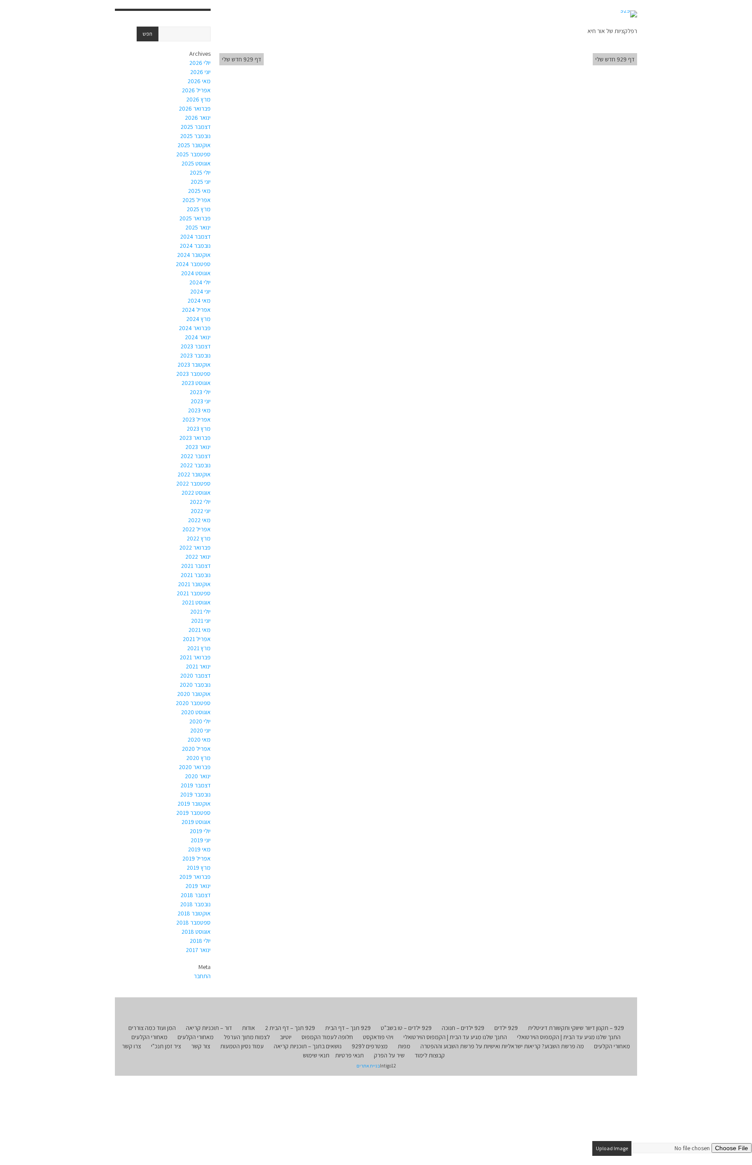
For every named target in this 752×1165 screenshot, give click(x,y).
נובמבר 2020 (195, 685)
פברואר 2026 (195, 108)
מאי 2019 (199, 849)
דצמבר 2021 (196, 566)
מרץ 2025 (199, 209)
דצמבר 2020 (195, 675)
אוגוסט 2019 (196, 822)
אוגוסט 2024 (196, 273)
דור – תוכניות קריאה (209, 1028)
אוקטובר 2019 (194, 803)
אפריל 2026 (196, 90)
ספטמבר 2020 (193, 703)
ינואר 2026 (198, 118)
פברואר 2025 (195, 218)
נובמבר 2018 (195, 904)
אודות (248, 1028)
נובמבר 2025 (195, 136)
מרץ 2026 (198, 99)
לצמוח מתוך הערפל (247, 1037)
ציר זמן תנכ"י (166, 1046)
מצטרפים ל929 (370, 1046)
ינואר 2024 (198, 337)
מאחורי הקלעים (196, 1037)
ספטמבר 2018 (193, 922)
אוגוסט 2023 (196, 383)
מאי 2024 (199, 300)
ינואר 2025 (198, 227)
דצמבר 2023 (196, 346)
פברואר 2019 (195, 877)
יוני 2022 (201, 511)
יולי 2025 (200, 172)
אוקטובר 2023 (194, 364)
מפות (404, 1046)
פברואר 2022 (195, 547)
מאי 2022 (199, 520)
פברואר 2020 (195, 767)
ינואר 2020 (198, 776)
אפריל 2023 (196, 419)
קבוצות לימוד (430, 1055)
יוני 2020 (200, 730)
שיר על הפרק (389, 1055)
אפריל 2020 (196, 749)
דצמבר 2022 (196, 456)
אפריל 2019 (196, 858)
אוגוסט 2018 (196, 931)
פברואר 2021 (195, 657)
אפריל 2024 (196, 310)
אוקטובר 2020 (194, 694)
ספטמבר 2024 (193, 264)
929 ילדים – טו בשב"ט (406, 1028)
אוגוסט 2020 (196, 712)
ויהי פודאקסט (378, 1037)
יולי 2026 (200, 63)
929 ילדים (506, 1028)
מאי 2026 (199, 81)
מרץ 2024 (198, 319)
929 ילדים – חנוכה (463, 1028)
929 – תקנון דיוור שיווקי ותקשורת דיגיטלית (576, 1028)
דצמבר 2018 (196, 895)
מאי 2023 (199, 410)
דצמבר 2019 (196, 785)
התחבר (202, 976)
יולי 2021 (200, 611)
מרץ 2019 (199, 867)
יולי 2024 (200, 282)
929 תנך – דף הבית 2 (290, 1028)
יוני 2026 (200, 72)
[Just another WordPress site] (628, 13)
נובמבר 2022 (195, 465)
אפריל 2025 (196, 200)
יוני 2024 (200, 291)
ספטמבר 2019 (193, 813)
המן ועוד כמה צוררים (152, 1028)
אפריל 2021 (197, 639)
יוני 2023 (201, 401)
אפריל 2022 (196, 529)
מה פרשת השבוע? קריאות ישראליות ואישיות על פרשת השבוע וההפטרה (502, 1046)
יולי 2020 (200, 721)
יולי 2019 (200, 831)
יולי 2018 (200, 941)
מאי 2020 (199, 739)
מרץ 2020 (198, 758)
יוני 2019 (201, 840)
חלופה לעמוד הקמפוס (327, 1037)
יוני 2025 (201, 182)
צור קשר (200, 1046)
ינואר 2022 (198, 557)
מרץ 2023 (199, 428)
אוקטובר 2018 (194, 913)
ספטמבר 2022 (193, 483)
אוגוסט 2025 (196, 163)
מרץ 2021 (199, 648)
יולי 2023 (200, 392)
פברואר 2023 (195, 438)
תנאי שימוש (316, 1055)
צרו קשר (131, 1046)
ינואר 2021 (198, 666)
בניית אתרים (368, 1066)
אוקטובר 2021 (194, 584)
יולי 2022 (200, 502)
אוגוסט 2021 (196, 602)
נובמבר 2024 (195, 246)
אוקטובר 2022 (194, 474)
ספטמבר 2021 (194, 593)
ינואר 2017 (198, 950)
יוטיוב (286, 1037)
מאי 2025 (199, 191)
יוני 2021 (201, 621)
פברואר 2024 (195, 328)
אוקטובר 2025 (194, 145)
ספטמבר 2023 (193, 374)
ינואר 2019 (198, 886)
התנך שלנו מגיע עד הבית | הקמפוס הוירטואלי (569, 1037)
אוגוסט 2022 (196, 492)
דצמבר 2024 (195, 236)
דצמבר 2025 (196, 127)
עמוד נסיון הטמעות (242, 1046)
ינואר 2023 (198, 447)
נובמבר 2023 (195, 355)
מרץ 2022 (199, 538)
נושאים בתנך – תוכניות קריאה (308, 1046)
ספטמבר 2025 (193, 154)
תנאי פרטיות (349, 1055)
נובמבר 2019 (195, 794)
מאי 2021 (199, 630)
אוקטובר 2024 (194, 255)
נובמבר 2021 (196, 575)
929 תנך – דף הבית (348, 1028)
